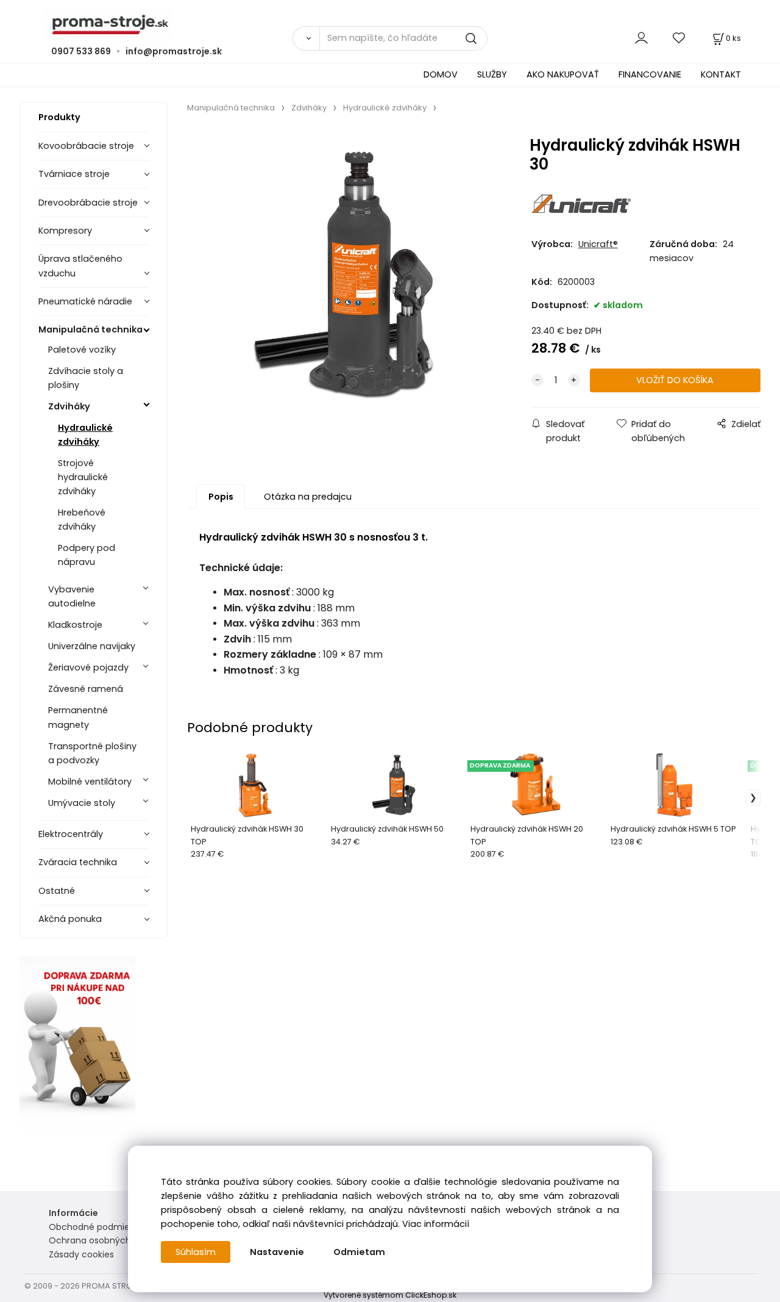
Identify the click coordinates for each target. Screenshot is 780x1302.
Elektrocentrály (70, 834)
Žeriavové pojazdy (88, 667)
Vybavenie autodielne (72, 596)
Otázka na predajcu (308, 497)
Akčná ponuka (70, 919)
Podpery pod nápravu (86, 555)
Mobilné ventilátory (90, 781)
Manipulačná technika (90, 329)
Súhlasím (196, 1252)
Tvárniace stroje (74, 174)
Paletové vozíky (82, 349)
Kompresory (65, 231)
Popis (220, 497)
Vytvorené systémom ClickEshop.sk (390, 1295)
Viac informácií (435, 1224)
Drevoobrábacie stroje (88, 202)
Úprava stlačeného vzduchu (80, 266)
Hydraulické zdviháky (85, 435)
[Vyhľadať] (305, 38)
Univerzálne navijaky (91, 646)
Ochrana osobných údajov (105, 1240)
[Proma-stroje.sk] (390, 24)
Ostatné (56, 891)
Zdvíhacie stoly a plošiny (85, 378)
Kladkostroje (75, 625)
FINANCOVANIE (650, 74)
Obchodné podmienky (96, 1227)
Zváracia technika (77, 862)
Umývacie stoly (81, 803)
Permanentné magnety (78, 717)
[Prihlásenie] (641, 38)
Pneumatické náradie (85, 301)
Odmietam (359, 1252)
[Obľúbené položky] (679, 38)
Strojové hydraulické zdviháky (83, 477)
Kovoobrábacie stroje (86, 146)
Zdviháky (69, 406)
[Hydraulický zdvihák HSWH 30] (344, 275)
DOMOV (441, 74)
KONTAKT (721, 74)
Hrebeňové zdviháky (81, 519)
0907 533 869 (81, 51)
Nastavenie (277, 1252)
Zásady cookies (81, 1254)
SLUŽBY (492, 74)
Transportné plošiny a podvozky (92, 753)
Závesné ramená (85, 689)
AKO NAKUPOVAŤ (562, 74)
